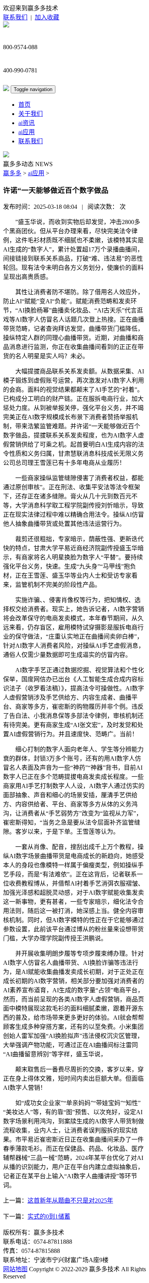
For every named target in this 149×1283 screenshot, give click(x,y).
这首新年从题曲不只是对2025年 (70, 1200)
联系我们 (15, 17)
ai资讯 (26, 123)
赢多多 (12, 173)
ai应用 (26, 132)
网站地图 (15, 1269)
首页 (24, 104)
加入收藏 (47, 17)
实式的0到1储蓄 (49, 1216)
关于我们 (30, 114)
